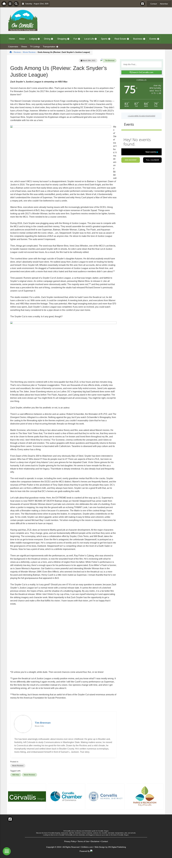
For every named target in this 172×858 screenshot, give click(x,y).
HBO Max (15, 775)
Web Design (100, 847)
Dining (47, 39)
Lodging (33, 39)
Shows (24, 46)
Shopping (62, 39)
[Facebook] (142, 3)
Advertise (164, 4)
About (22, 39)
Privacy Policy (70, 841)
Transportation (49, 46)
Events (152, 39)
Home (12, 39)
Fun (75, 39)
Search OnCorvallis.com (142, 72)
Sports (104, 39)
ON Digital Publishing (117, 847)
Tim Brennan (109, 61)
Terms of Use (83, 841)
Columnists (13, 46)
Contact (153, 4)
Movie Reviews (17, 766)
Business (137, 39)
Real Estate (120, 39)
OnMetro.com (87, 847)
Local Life (89, 39)
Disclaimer (95, 841)
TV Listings (35, 46)
